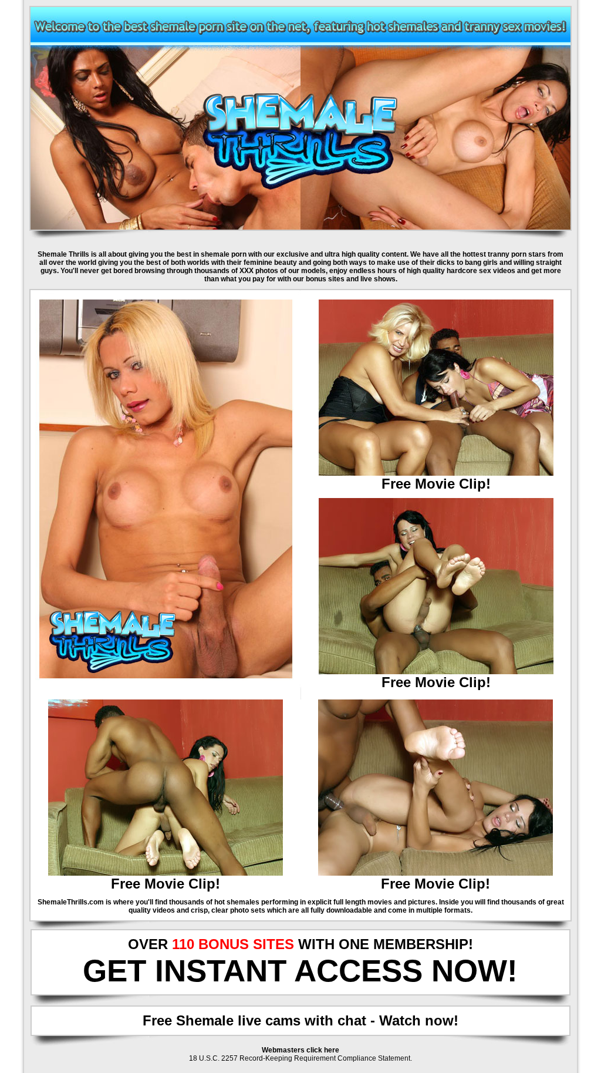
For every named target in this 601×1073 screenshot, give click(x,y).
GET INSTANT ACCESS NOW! (300, 970)
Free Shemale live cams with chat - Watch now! (300, 1020)
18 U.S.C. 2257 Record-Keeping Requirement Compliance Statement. (300, 1058)
